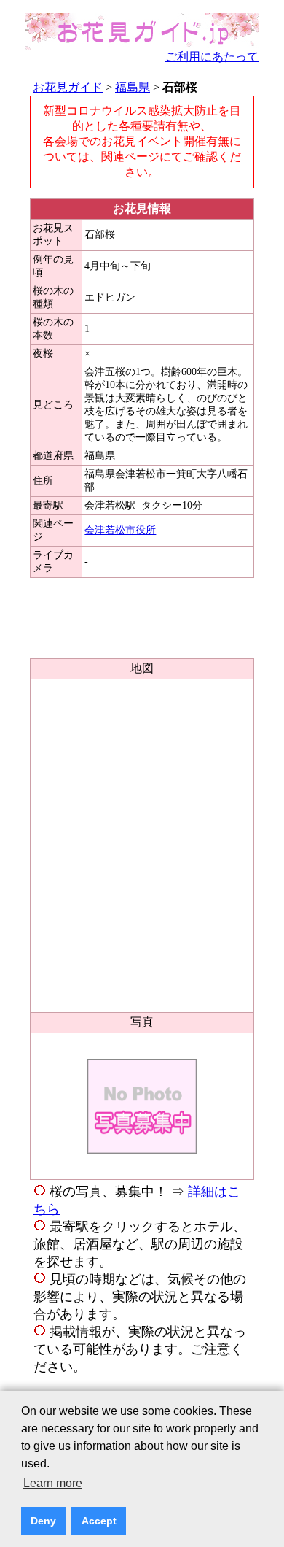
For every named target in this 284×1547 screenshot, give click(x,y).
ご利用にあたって (212, 56)
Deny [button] (43, 1521)
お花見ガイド (68, 87)
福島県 (132, 87)
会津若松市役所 (120, 530)
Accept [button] (99, 1521)
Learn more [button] (52, 1483)
